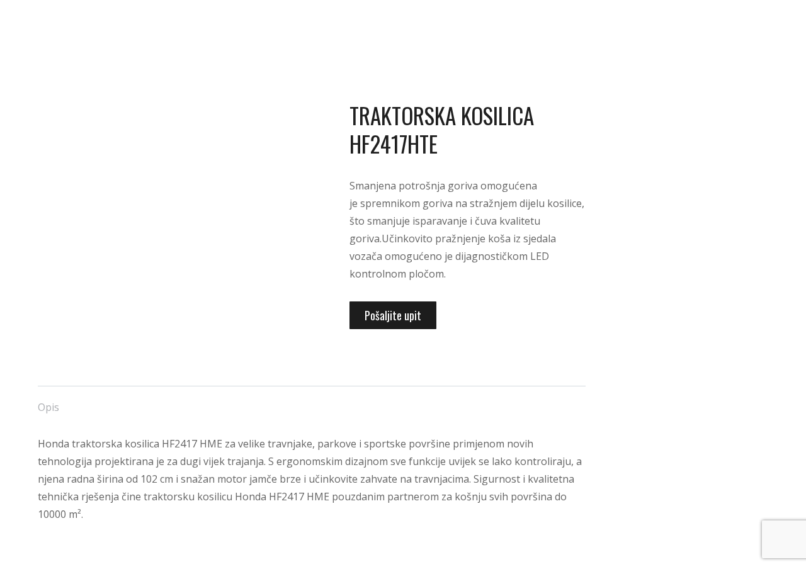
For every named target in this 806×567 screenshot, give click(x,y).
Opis (48, 407)
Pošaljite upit (393, 315)
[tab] (48, 401)
